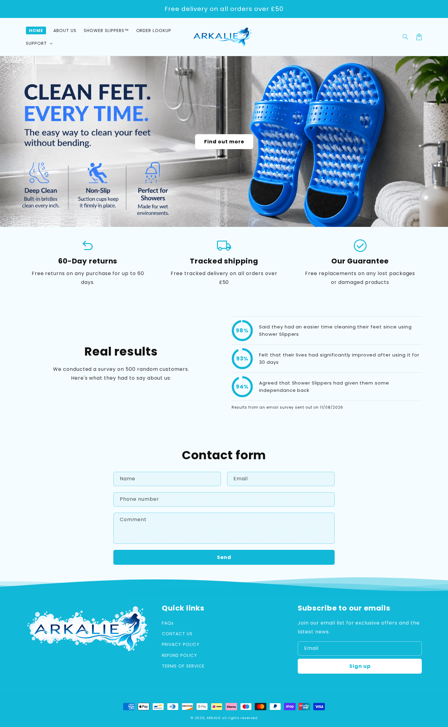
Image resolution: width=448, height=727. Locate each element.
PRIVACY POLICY (180, 644)
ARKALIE (214, 717)
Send (224, 557)
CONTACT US (177, 634)
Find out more (224, 141)
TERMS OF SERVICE (183, 666)
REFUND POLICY (179, 655)
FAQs (168, 623)
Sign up (360, 666)
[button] (405, 37)
